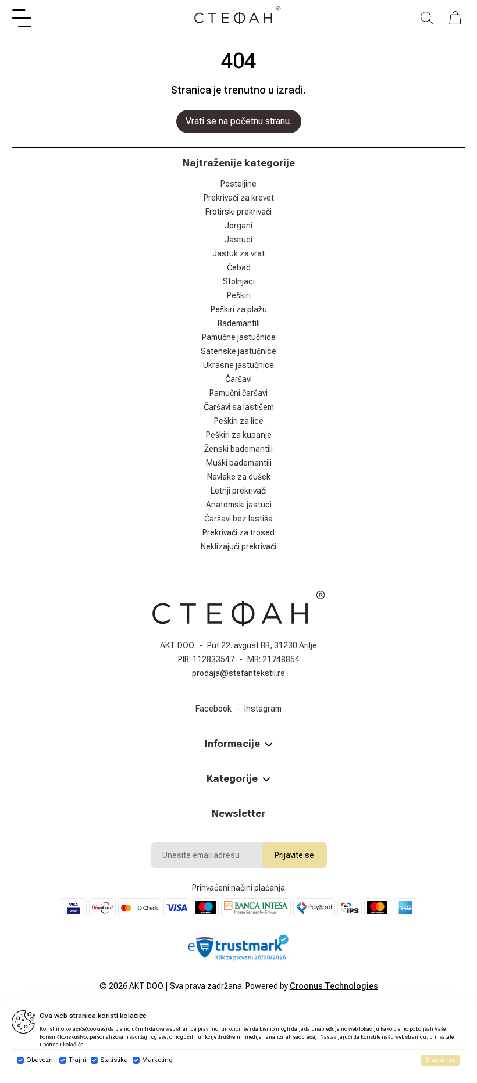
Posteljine (238, 183)
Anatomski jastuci (239, 504)
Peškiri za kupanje (239, 434)
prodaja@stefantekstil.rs (238, 673)
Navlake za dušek (238, 476)
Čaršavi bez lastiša (238, 518)
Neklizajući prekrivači (238, 546)
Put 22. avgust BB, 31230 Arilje (262, 645)
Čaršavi (238, 379)
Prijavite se (294, 855)
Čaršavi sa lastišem (239, 407)
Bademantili (239, 323)
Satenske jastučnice (238, 351)
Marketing (157, 1060)
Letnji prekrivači (239, 490)
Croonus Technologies (334, 986)
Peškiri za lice (239, 421)
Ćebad (239, 267)
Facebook (213, 708)
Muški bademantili (239, 462)
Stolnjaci (239, 281)
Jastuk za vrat (238, 253)
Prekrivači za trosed (238, 532)
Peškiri (239, 295)
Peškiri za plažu (239, 309)
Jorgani (238, 225)
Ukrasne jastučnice (238, 365)
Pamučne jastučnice (239, 337)
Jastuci (238, 239)
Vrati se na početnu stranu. (239, 121)
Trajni (77, 1060)
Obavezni (40, 1060)
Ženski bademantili (238, 448)
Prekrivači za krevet (239, 197)
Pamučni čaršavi (238, 393)
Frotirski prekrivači (238, 211)
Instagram (263, 708)
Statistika (114, 1060)
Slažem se (440, 1060)
